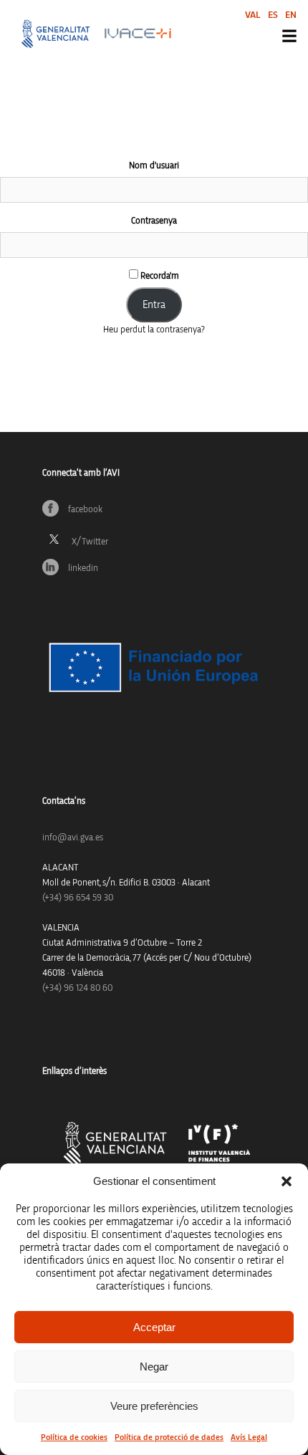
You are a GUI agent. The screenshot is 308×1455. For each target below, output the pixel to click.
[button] (286, 1181)
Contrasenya (154, 221)
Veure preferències (154, 1406)
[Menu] (289, 35)
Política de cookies (74, 1437)
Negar (154, 1366)
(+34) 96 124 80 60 (77, 988)
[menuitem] (252, 15)
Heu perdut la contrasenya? (154, 330)
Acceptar (154, 1327)
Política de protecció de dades (169, 1437)
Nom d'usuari (154, 166)
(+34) (77, 898)
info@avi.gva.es (72, 837)
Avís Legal (249, 1437)
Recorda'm (158, 276)
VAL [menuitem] (253, 15)
